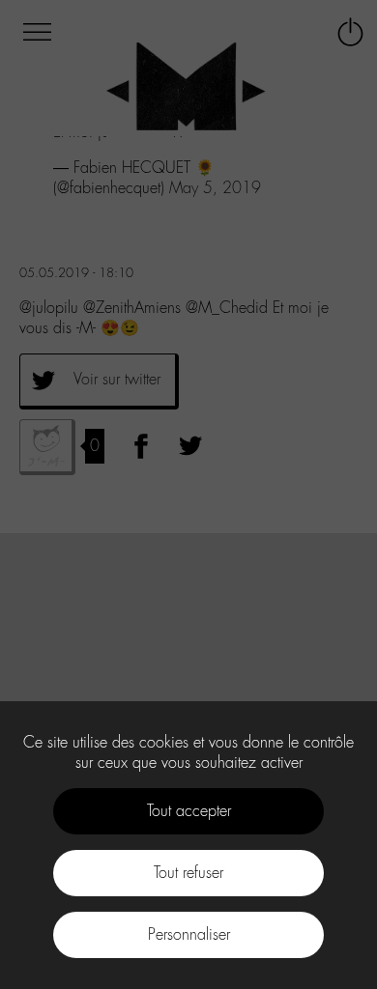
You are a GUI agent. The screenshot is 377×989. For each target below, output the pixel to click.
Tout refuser (188, 872)
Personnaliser (189, 934)
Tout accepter (189, 811)
